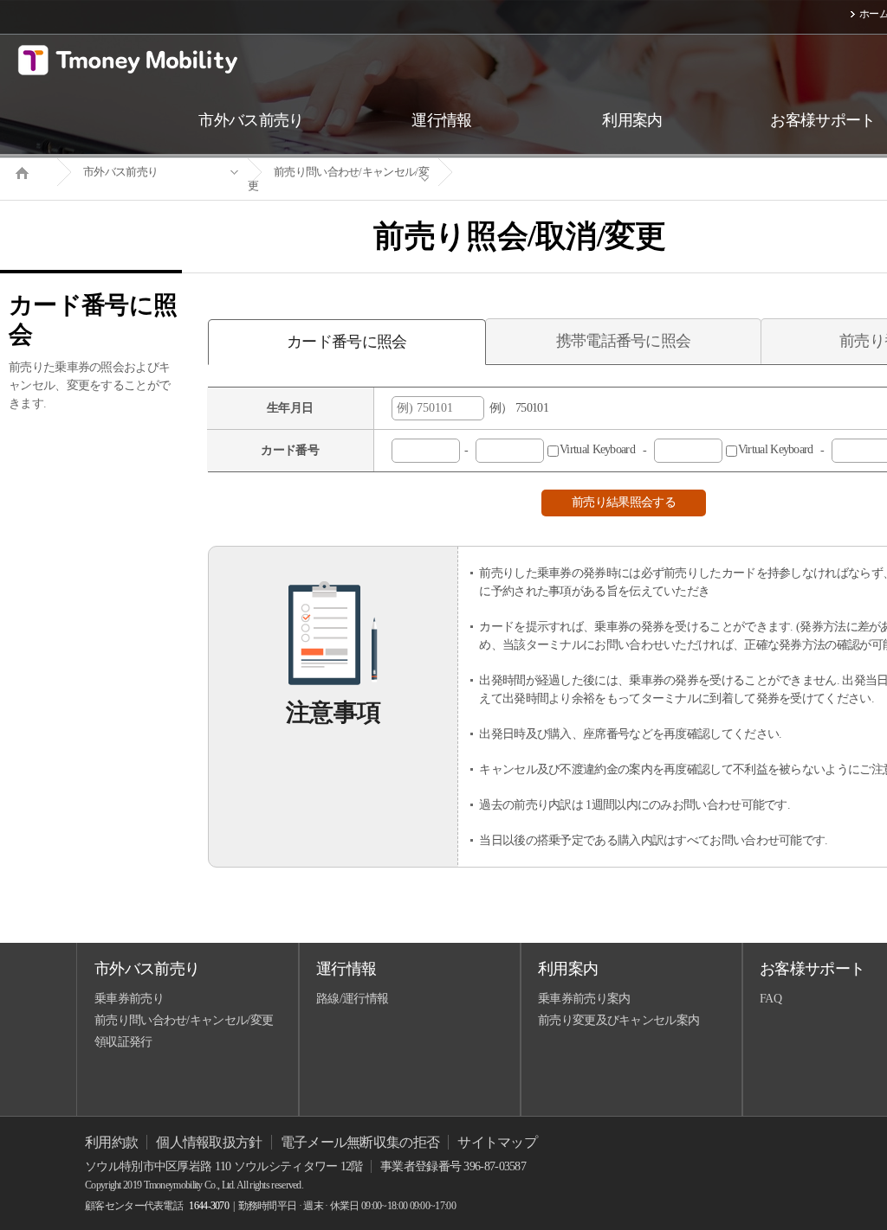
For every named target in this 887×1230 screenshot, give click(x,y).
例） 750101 (516, 407)
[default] (533, 172)
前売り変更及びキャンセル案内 (618, 1020)
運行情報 (346, 968)
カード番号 (290, 450)
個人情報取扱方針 (209, 1142)
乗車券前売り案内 (584, 998)
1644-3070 (209, 1206)
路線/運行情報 (352, 998)
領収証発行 (123, 1041)
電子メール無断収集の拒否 (360, 1142)
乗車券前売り (129, 998)
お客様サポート (812, 968)
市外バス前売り (120, 171)
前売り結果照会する (624, 502)
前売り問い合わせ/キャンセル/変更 (338, 178)
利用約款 (111, 1142)
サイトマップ (497, 1142)
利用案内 (568, 968)
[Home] (28, 171)
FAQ (770, 998)
